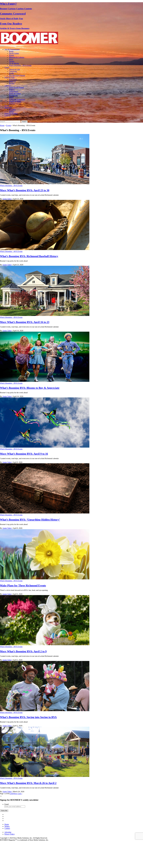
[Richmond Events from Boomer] (44, 579)
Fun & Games (14, 53)
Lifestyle (7, 85)
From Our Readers (11, 113)
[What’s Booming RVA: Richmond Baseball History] (44, 249)
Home (2, 125)
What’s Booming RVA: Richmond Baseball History (29, 256)
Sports (11, 97)
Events (8, 125)
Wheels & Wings (15, 101)
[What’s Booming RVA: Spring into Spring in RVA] (44, 710)
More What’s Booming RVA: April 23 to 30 (24, 190)
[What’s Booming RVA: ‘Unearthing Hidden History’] (44, 513)
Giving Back (13, 91)
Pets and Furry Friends (17, 75)
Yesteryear (8, 107)
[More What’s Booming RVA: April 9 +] (44, 447)
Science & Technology (17, 99)
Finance (12, 89)
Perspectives (13, 95)
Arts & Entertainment (12, 49)
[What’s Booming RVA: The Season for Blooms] (44, 381)
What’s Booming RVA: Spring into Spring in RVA (28, 717)
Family (6, 67)
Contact (7, 828)
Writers (6, 826)
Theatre (11, 61)
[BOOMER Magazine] (29, 43)
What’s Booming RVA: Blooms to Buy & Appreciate (29, 387)
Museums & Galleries (16, 57)
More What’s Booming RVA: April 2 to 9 (23, 651)
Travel (6, 105)
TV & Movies (14, 63)
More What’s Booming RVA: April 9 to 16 (24, 453)
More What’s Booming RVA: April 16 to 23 (24, 322)
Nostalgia (12, 109)
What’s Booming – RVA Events (20, 65)
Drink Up (12, 81)
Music (11, 59)
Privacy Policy (9, 834)
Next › (15, 794)
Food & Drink (9, 77)
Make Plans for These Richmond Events (23, 585)
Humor (11, 55)
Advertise (7, 832)
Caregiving (13, 71)
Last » (20, 794)
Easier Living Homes (16, 87)
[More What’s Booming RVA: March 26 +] (44, 776)
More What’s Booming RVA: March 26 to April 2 (28, 783)
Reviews (12, 103)
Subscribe (4, 810)
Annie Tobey (7, 199)
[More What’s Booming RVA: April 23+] (44, 183)
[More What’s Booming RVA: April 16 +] (44, 315)
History (11, 111)
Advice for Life (14, 69)
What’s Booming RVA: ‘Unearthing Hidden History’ (30, 519)
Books (11, 51)
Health (11, 73)
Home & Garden (15, 93)
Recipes (12, 83)
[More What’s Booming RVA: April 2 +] (44, 645)
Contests (7, 115)
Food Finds (13, 79)
